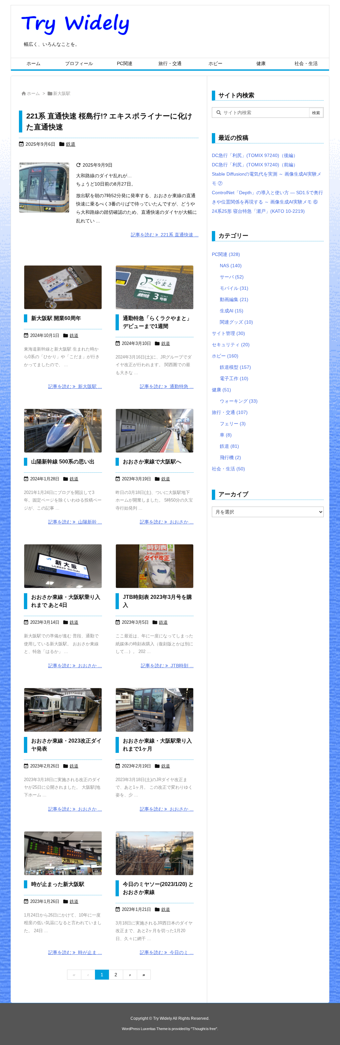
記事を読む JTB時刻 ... (167, 665)
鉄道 (70, 144)
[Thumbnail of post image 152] (155, 853)
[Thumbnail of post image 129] (63, 710)
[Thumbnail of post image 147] (155, 566)
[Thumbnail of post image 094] (155, 431)
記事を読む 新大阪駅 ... (75, 386)
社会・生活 (228, 468)
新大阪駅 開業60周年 (56, 318)
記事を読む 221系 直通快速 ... (165, 234)
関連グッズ (236, 322)
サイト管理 (228, 333)
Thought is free (204, 1029)
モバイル (234, 288)
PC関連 (226, 254)
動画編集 (234, 299)
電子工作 (234, 378)
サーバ (232, 277)
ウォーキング (239, 401)
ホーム (33, 93)
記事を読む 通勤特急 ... (167, 386)
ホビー (225, 356)
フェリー (233, 423)
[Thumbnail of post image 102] (63, 287)
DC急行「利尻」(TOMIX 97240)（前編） (255, 164)
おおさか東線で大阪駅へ (152, 461)
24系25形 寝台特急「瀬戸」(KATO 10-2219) (258, 211)
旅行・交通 (230, 412)
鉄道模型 (235, 367)
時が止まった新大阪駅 (57, 884)
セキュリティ (231, 344)
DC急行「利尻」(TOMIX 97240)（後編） (255, 155)
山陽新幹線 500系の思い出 (63, 461)
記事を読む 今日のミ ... (167, 952)
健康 (221, 389)
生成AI (231, 310)
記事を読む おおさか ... (167, 521)
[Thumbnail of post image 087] (63, 431)
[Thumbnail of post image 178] (63, 566)
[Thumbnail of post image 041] (155, 710)
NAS (231, 265)
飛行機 (230, 457)
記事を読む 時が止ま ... (75, 952)
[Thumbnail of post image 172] (155, 287)
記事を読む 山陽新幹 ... (75, 521)
